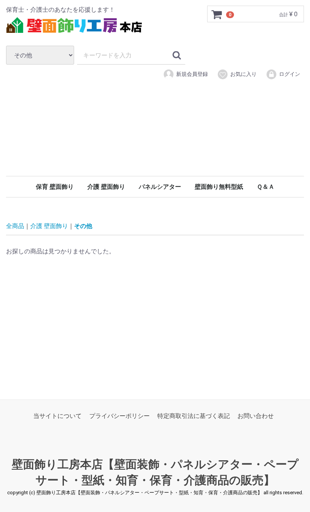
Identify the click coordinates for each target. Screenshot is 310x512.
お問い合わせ (255, 415)
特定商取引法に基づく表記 (193, 415)
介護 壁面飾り (106, 186)
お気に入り (243, 74)
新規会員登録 (192, 74)
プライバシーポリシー (119, 415)
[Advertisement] (155, 139)
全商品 (15, 226)
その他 (83, 226)
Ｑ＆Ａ (265, 186)
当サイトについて (57, 415)
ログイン (289, 74)
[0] (217, 14)
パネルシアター (160, 186)
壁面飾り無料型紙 (219, 186)
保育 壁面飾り (55, 186)
